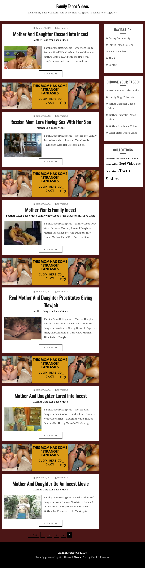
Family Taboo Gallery (121, 44)
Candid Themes (100, 557)
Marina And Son (112, 164)
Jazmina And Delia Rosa (115, 159)
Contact (113, 64)
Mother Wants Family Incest (50, 209)
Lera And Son (131, 158)
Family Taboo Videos (72, 6)
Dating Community (119, 38)
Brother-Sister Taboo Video (21, 215)
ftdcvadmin (62, 28)
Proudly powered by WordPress (53, 557)
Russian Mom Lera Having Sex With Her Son (50, 121)
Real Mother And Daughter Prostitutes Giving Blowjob (50, 301)
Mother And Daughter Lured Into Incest (51, 395)
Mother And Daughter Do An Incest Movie (51, 483)
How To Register (118, 51)
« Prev (33, 534)
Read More (51, 74)
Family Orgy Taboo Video (52, 215)
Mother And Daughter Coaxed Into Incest (50, 34)
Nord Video (127, 163)
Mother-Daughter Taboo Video (50, 39)
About (112, 58)
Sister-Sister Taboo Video (123, 132)
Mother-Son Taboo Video (51, 127)
